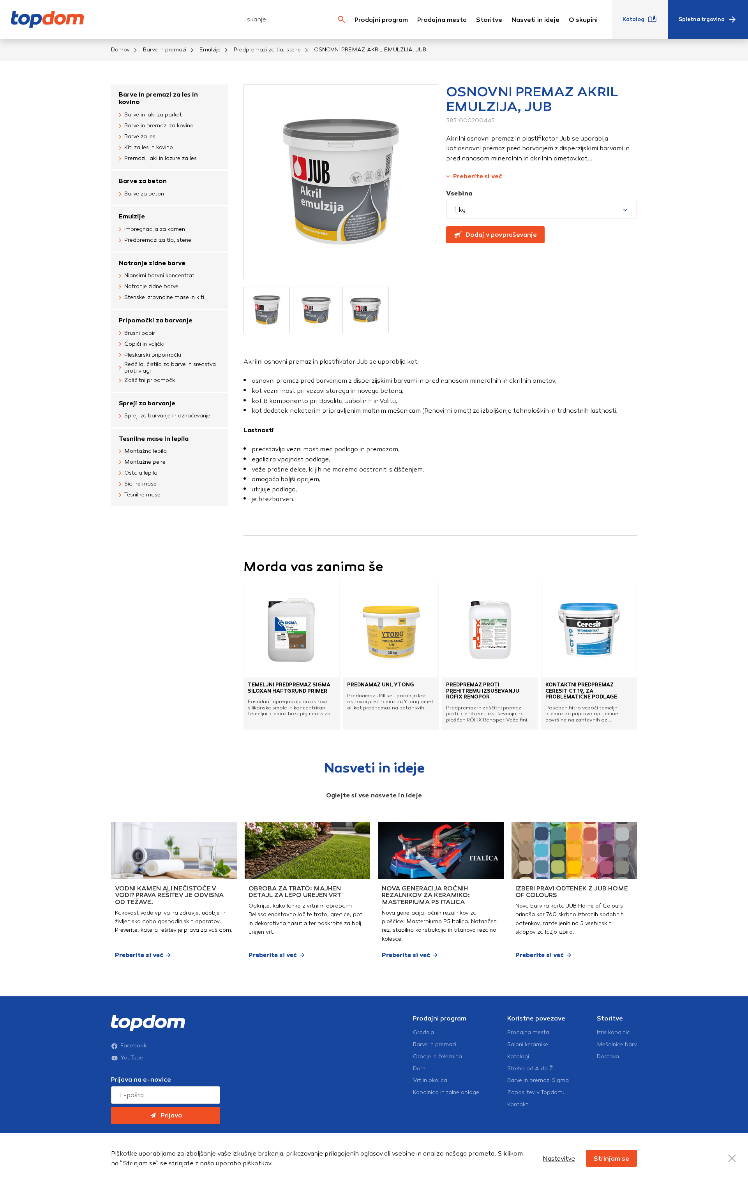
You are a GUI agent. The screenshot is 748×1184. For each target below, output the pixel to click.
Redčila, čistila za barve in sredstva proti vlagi (170, 367)
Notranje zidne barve (152, 263)
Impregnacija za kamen (154, 229)
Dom (419, 1069)
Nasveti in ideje (535, 19)
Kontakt (517, 1104)
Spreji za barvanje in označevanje (167, 415)
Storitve (489, 19)
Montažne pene (145, 462)
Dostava (608, 1057)
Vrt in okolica (430, 1080)
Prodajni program (381, 19)
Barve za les (139, 136)
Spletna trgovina (702, 19)
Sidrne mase (140, 483)
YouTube (132, 1058)
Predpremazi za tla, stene (267, 49)
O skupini (583, 19)
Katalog (633, 19)
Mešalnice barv (617, 1044)
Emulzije (210, 49)
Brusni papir (139, 333)
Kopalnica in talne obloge (446, 1092)
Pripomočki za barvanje (155, 320)
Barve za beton (143, 181)
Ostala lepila (140, 473)
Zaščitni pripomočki (150, 380)
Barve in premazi (164, 49)
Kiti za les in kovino (148, 147)
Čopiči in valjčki (144, 344)
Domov (120, 49)
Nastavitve (559, 1158)
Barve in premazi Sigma (538, 1080)
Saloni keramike (527, 1044)
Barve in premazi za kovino (159, 125)
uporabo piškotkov (243, 1163)
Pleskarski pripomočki (152, 355)
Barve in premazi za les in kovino (158, 98)
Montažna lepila (145, 451)
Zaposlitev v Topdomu (536, 1092)
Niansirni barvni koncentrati (160, 275)
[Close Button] (732, 1158)
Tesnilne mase (142, 494)
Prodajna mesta (442, 19)
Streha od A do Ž (530, 1069)
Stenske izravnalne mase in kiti (164, 297)
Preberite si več (477, 176)
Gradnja (423, 1032)
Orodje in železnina (437, 1057)
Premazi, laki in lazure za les (160, 158)
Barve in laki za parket (153, 114)
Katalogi (518, 1057)
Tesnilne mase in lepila (154, 438)
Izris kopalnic (613, 1032)
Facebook (133, 1046)
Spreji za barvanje (147, 403)
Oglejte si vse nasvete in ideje (374, 795)
